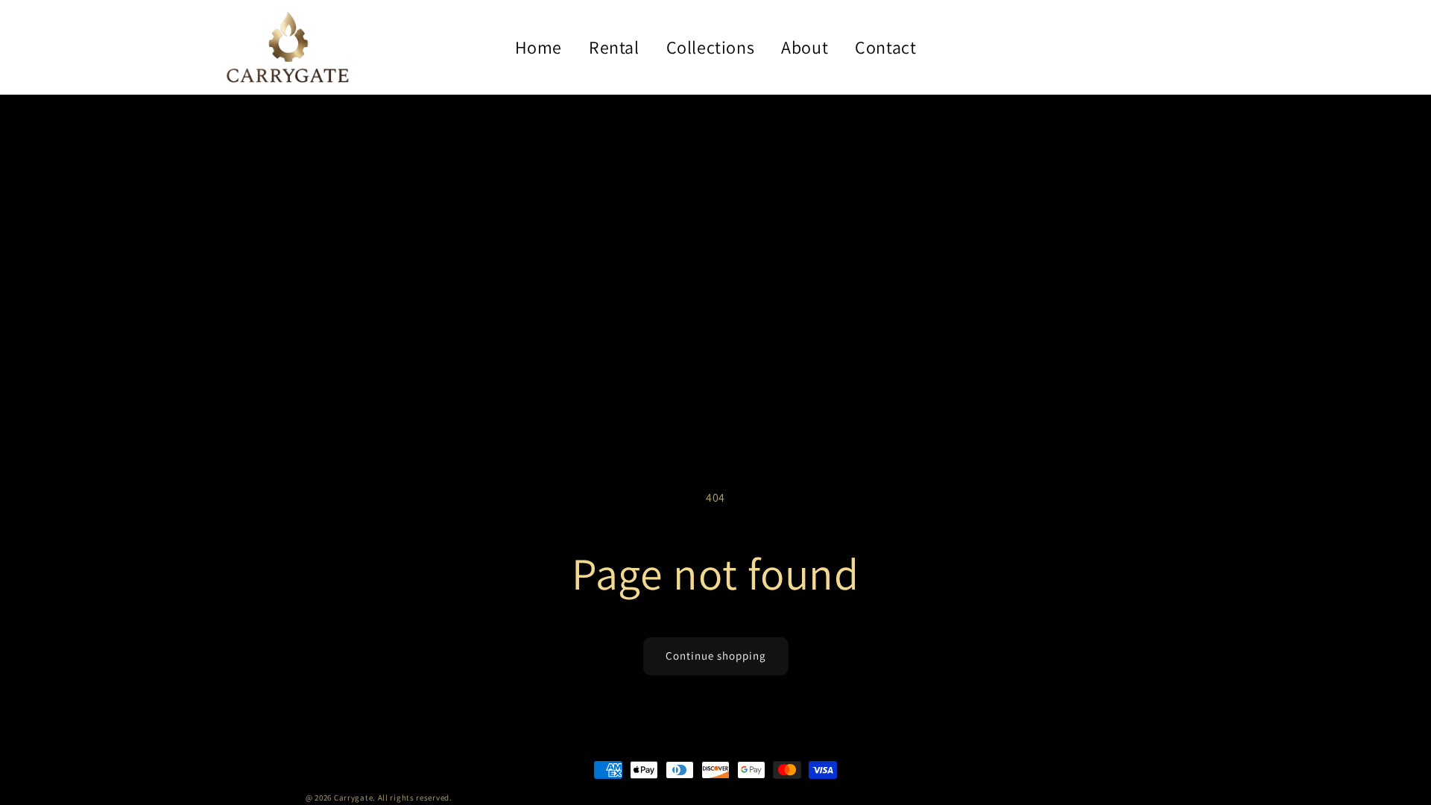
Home (538, 47)
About (804, 47)
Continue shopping (716, 655)
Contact (885, 47)
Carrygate (353, 797)
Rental (614, 47)
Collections (710, 47)
